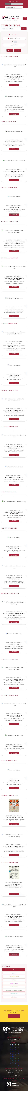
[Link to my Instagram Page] (18, 1055)
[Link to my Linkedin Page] (13, 1053)
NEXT (17, 50)
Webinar (14, 979)
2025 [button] (16, 45)
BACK (10, 50)
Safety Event (14, 997)
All (13, 969)
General (14, 973)
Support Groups (14, 983)
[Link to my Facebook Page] (10, 1054)
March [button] (11, 45)
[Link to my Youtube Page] (15, 1054)
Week (15, 38)
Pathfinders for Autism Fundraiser (14, 990)
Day (19, 38)
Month (11, 38)
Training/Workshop (14, 976)
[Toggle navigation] (25, 18)
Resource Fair (13, 993)
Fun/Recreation (14, 986)
